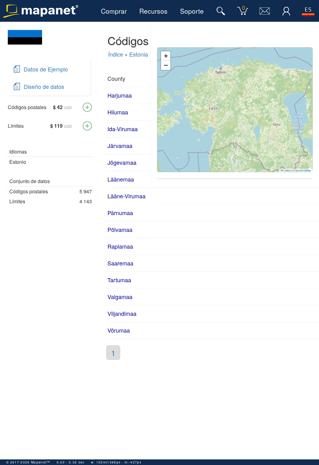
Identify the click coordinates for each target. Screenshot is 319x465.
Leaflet (286, 170)
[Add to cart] (87, 107)
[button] (165, 56)
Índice (115, 54)
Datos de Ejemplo (46, 69)
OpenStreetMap (303, 170)
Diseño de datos (44, 86)
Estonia (138, 54)
